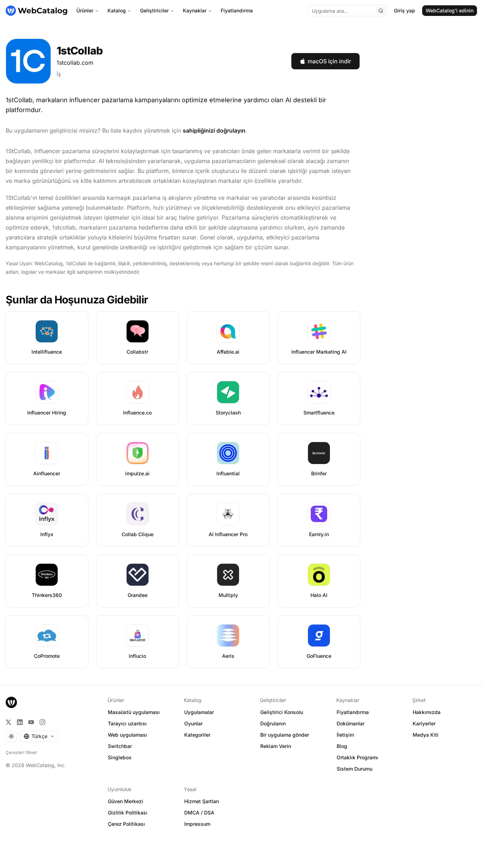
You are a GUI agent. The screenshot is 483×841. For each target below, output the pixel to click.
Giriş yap (404, 10)
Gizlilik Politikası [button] (127, 813)
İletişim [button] (345, 735)
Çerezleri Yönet (21, 752)
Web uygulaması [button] (127, 735)
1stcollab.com (75, 62)
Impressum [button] (197, 824)
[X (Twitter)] (8, 722)
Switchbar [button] (120, 746)
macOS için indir (329, 61)
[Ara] (381, 10)
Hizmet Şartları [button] (201, 801)
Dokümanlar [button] (351, 723)
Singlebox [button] (120, 757)
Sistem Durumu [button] (354, 769)
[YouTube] (31, 722)
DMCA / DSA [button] (199, 813)
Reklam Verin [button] (275, 746)
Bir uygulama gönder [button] (284, 735)
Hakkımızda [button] (427, 712)
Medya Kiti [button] (425, 735)
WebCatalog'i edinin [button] (449, 10)
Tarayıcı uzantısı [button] (127, 723)
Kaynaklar (194, 10)
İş (59, 73)
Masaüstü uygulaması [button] (134, 712)
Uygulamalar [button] (199, 712)
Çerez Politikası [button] (126, 824)
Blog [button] (342, 746)
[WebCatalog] (11, 702)
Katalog (116, 10)
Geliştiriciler (154, 10)
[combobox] (39, 736)
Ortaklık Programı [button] (357, 757)
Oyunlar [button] (193, 723)
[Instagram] (42, 722)
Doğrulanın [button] (273, 723)
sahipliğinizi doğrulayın (214, 130)
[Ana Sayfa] (36, 10)
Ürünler (84, 10)
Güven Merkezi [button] (125, 801)
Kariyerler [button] (424, 723)
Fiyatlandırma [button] (353, 712)
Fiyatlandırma (237, 10)
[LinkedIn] (20, 722)
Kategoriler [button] (197, 735)
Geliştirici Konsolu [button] (281, 712)
